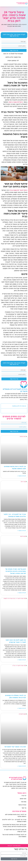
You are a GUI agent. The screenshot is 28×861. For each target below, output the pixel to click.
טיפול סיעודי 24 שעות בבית (18, 190)
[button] (2, 3)
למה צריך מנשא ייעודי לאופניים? (15, 747)
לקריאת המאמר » (21, 475)
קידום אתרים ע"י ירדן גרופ (14, 845)
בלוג (20, 24)
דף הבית (24, 24)
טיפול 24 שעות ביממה (15, 102)
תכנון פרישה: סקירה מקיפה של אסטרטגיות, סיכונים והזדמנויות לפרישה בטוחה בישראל (15, 571)
